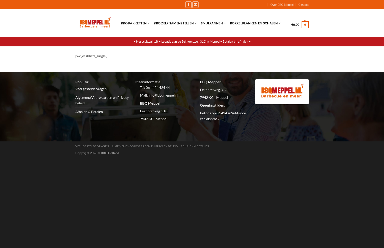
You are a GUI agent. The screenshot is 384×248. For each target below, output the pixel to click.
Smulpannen (212, 23)
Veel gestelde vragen (91, 89)
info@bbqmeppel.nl (163, 95)
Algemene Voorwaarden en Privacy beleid (102, 100)
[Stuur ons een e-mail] (195, 4)
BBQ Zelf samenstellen (174, 23)
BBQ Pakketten (134, 23)
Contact (303, 4)
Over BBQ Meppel (282, 4)
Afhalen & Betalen (89, 111)
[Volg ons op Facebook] (188, 4)
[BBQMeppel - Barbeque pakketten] (94, 23)
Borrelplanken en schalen (254, 23)
